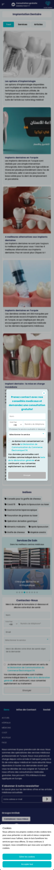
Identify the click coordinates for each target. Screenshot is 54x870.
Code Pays (13, 422)
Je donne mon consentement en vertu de (28, 446)
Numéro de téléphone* (32, 423)
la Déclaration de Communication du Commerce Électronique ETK (27, 447)
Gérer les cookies (27, 857)
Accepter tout (27, 864)
